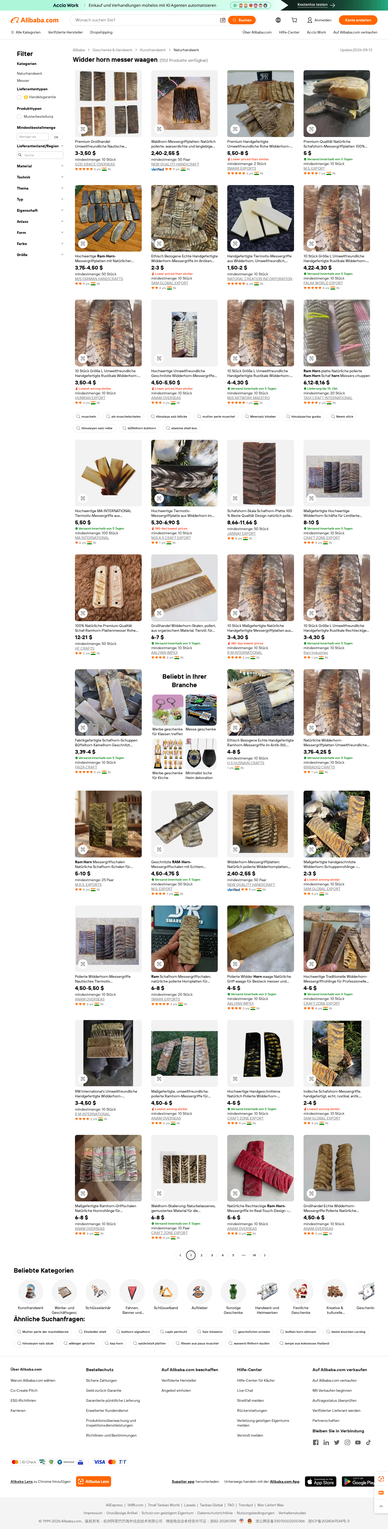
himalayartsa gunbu (306, 416)
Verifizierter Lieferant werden (337, 1410)
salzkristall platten (152, 1343)
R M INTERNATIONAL (244, 652)
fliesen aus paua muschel (200, 1343)
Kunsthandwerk (153, 50)
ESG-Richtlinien (23, 1400)
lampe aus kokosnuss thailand (307, 1343)
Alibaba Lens (22, 1481)
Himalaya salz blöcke (171, 416)
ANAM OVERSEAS (166, 398)
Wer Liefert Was (270, 1505)
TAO (230, 1505)
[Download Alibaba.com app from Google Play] (359, 1481)
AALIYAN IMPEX (164, 652)
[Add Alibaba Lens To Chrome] (93, 1481)
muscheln (89, 416)
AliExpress (114, 1505)
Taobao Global (211, 1505)
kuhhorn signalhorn (135, 1332)
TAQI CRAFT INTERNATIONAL (328, 398)
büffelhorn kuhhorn (142, 428)
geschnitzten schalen (254, 1332)
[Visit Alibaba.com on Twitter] (337, 1442)
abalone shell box (184, 428)
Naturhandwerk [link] (186, 50)
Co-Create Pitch (24, 1390)
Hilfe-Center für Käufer (256, 1380)
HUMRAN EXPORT (90, 398)
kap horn (116, 1343)
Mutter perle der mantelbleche (45, 1332)
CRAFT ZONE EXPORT (322, 538)
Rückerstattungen (252, 1410)
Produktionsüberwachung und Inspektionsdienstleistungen (111, 1422)
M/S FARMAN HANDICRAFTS (99, 279)
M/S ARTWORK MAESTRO (248, 398)
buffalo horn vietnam (300, 1332)
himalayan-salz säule (38, 1343)
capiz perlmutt (176, 1332)
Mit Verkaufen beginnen (332, 1390)
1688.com (135, 1505)
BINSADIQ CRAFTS (319, 767)
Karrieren (18, 1410)
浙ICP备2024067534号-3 (328, 1521)
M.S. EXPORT (314, 168)
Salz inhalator (212, 1332)
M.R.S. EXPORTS (88, 885)
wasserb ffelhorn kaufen (251, 1343)
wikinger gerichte (82, 1343)
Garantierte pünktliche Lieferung (113, 1400)
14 (254, 1255)
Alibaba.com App (285, 1481)
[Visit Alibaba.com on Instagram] (347, 1442)
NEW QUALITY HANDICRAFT (175, 164)
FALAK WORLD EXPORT (323, 283)
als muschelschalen (126, 416)
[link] (381, 1479)
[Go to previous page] (180, 1255)
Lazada (189, 1505)
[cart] (295, 21)
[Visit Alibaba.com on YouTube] (358, 1442)
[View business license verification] (241, 1521)
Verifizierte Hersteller (179, 1380)
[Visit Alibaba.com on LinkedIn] (326, 1442)
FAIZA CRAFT (86, 767)
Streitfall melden (250, 1400)
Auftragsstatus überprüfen (335, 1400)
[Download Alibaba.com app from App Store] (321, 1481)
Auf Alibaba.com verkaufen (335, 1380)
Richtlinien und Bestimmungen (111, 1435)
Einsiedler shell (95, 1332)
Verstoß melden (250, 1435)
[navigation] (40, 653)
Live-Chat (245, 1390)
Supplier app (183, 1481)
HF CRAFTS (84, 648)
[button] (223, 20)
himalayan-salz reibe (97, 428)
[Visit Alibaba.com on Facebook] (316, 1442)
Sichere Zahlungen (101, 1380)
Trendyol (246, 1505)
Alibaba (79, 50)
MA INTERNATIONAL (92, 538)
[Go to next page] (264, 1255)
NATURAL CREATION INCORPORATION (259, 279)
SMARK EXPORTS (241, 168)
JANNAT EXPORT (241, 533)
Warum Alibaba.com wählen (33, 1380)
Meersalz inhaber (263, 416)
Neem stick (344, 416)
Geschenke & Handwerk (112, 50)
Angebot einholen (176, 1390)
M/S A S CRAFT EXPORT (171, 538)
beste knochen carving (348, 1332)
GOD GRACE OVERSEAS (95, 164)
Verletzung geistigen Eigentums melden (263, 1422)
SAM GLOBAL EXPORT (169, 283)
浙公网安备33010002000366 (280, 1521)
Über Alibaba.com (26, 1369)
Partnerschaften (326, 1420)
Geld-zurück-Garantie (103, 1390)
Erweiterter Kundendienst (107, 1410)
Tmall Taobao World (163, 1505)
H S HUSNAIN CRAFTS (245, 763)
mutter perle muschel (218, 416)
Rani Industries (316, 652)
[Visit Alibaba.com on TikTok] (368, 1442)
